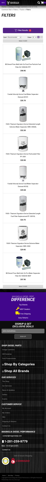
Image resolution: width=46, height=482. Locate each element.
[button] (35, 2)
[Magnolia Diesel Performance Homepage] (19, 3)
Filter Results (24, 30)
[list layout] (41, 37)
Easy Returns (23, 318)
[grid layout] (38, 37)
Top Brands (23, 305)
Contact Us (6, 450)
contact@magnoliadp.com (12, 436)
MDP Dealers (24, 309)
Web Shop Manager (14, 479)
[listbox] (14, 37)
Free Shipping (25, 314)
